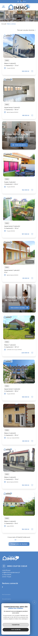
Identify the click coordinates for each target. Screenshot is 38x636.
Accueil (3, 24)
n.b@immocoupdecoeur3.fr (11, 572)
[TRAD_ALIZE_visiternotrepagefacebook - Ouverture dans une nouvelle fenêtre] (2, 587)
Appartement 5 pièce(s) (12, 227)
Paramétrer (15, 625)
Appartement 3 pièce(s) (12, 109)
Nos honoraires (6, 594)
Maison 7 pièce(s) (11, 346)
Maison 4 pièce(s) (11, 64)
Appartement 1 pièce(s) (12, 271)
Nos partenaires (6, 599)
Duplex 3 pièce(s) (11, 183)
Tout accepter (15, 629)
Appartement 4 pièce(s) (12, 390)
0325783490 (6, 570)
